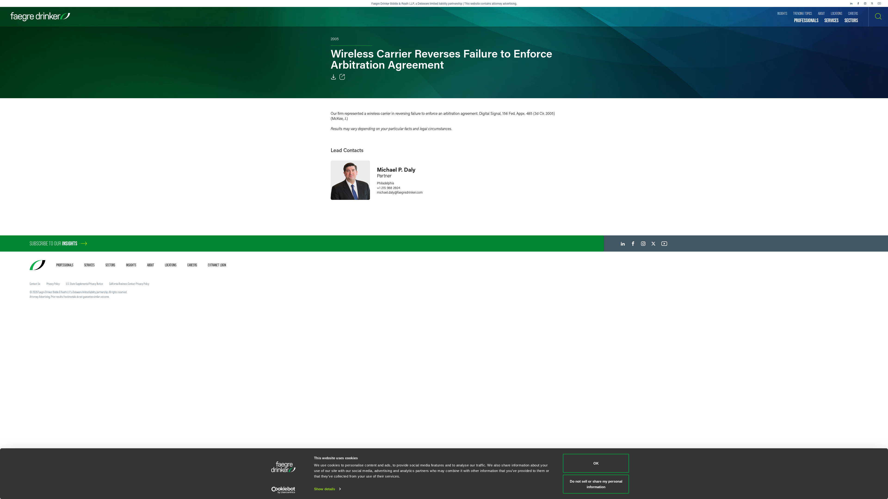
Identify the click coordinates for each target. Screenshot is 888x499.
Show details (324, 489)
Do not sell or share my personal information (596, 484)
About (150, 265)
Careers (192, 265)
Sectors (110, 265)
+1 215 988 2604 (388, 188)
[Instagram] (865, 3)
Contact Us (35, 284)
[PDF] (333, 77)
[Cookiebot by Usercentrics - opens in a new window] (283, 490)
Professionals (64, 265)
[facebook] (858, 3)
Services (89, 265)
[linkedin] (851, 3)
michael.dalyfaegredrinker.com (400, 192)
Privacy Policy (53, 284)
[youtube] (879, 3)
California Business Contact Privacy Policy (129, 284)
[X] (872, 3)
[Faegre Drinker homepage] (40, 16)
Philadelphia (385, 183)
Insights (131, 265)
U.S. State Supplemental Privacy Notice (84, 284)
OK (596, 463)
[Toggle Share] (342, 77)
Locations (170, 265)
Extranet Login (217, 265)
